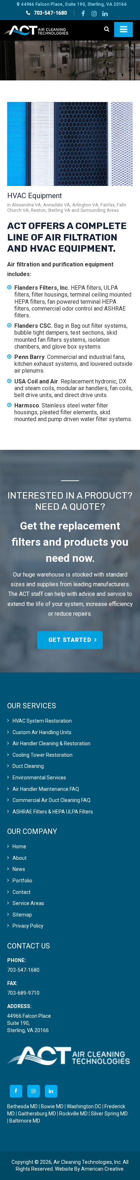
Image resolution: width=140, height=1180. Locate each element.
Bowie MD (52, 1106)
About (20, 858)
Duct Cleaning (28, 766)
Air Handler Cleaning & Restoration (51, 743)
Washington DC (84, 1106)
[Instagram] (94, 13)
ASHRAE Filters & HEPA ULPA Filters (53, 812)
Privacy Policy (28, 926)
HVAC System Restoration (42, 721)
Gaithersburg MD (37, 1113)
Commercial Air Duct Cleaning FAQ (51, 800)
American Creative (102, 1169)
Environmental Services (39, 777)
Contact (22, 892)
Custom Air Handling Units (42, 732)
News (19, 869)
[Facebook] (83, 13)
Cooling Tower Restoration (43, 755)
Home (19, 846)
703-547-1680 (50, 13)
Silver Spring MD (109, 1113)
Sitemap (22, 915)
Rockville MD (73, 1113)
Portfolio (22, 880)
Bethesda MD (22, 1106)
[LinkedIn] (104, 13)
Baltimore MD (24, 1121)
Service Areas (28, 903)
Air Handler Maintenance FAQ (46, 789)
